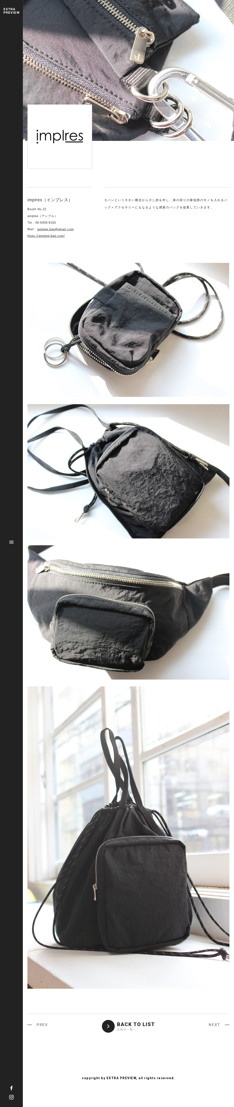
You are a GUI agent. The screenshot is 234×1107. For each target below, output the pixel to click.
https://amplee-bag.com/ (46, 236)
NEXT (214, 1025)
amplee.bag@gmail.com (55, 229)
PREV (42, 1025)
